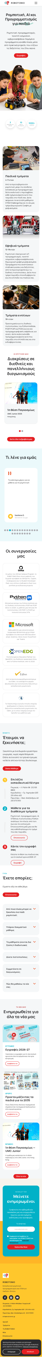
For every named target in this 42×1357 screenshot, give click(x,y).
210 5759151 (30, 1313)
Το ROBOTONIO (9, 1329)
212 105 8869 (7, 1306)
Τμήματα (6, 1325)
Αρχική (5, 1322)
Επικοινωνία (7, 1336)
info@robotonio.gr (9, 1316)
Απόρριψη (11, 1352)
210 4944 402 (29, 1309)
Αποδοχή (30, 1352)
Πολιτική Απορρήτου (30, 1347)
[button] (36, 3)
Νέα (4, 1332)
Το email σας (21, 1224)
